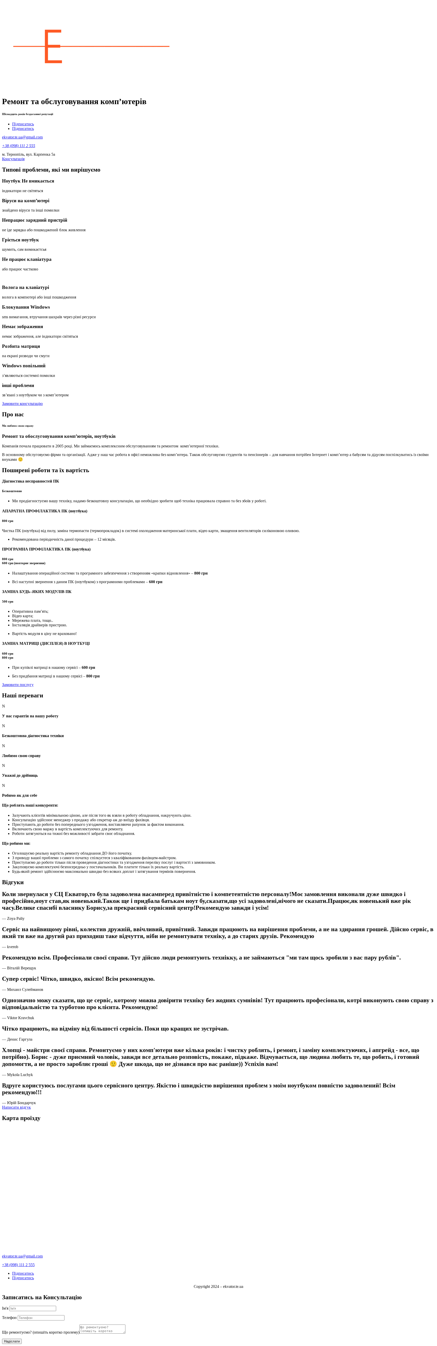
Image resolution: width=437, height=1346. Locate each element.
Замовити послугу (18, 684)
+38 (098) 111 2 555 (18, 1265)
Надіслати (12, 1341)
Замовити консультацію (22, 403)
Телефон (9, 1317)
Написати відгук (16, 1107)
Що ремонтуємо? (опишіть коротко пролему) (40, 1332)
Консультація (13, 159)
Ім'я (5, 1308)
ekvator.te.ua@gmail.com (22, 137)
